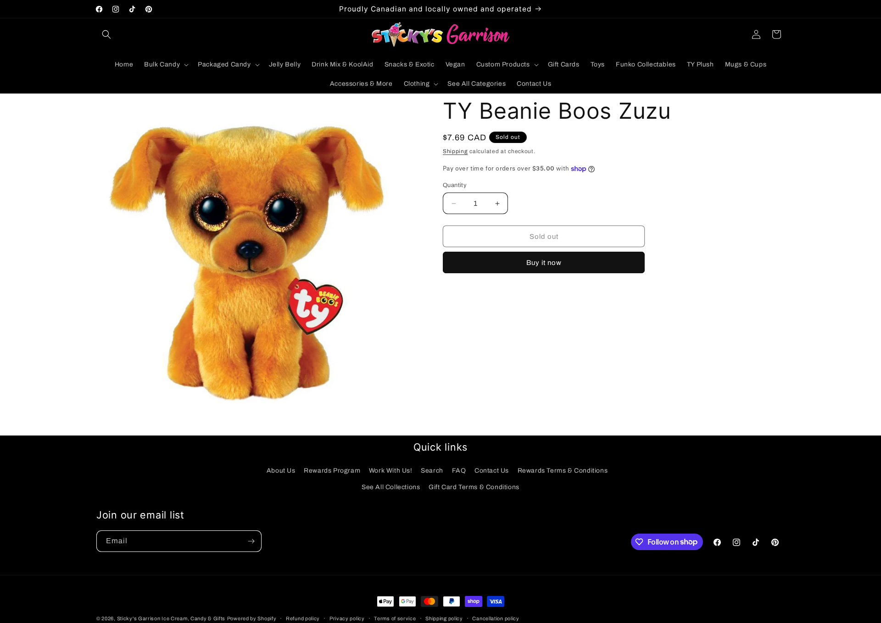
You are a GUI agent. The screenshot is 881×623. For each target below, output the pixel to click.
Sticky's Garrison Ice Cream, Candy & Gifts (171, 618)
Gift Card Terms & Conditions (474, 486)
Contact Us (491, 470)
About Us (281, 470)
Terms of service (395, 618)
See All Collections (391, 486)
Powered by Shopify (252, 618)
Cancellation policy (495, 618)
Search (432, 470)
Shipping (455, 151)
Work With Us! (391, 470)
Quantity (455, 185)
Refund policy (303, 618)
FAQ (459, 470)
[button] (106, 34)
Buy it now (544, 262)
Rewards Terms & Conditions (563, 470)
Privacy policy (347, 618)
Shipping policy (444, 618)
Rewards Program (332, 470)
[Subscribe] (251, 541)
